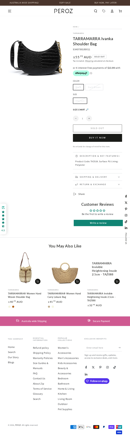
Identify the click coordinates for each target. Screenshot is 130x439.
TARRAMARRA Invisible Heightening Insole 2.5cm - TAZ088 (101, 297)
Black (79, 88)
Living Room (65, 399)
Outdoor (63, 404)
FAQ (35, 373)
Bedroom (63, 378)
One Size (81, 101)
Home (75, 27)
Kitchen (62, 393)
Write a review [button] (98, 223)
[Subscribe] (120, 347)
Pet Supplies (65, 409)
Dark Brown (94, 88)
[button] (95, 11)
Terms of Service (42, 388)
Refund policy (41, 347)
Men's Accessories (68, 358)
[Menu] (10, 11)
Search (12, 352)
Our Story (13, 357)
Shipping (89, 61)
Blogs (11, 362)
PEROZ (18, 425)
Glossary (38, 393)
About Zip (38, 383)
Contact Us (39, 378)
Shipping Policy (42, 353)
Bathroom (63, 383)
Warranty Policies (43, 358)
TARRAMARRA (78, 33)
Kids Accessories (67, 363)
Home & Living (66, 388)
